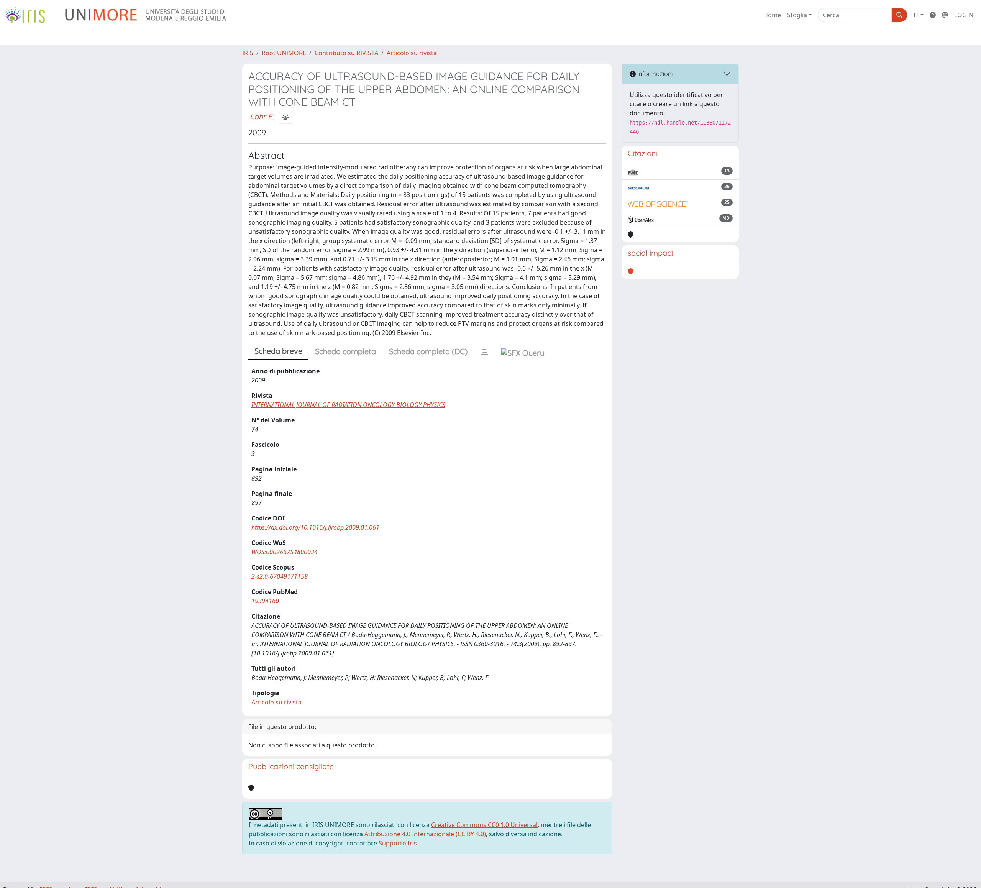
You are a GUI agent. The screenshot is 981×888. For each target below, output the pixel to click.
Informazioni (654, 73)
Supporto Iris (398, 843)
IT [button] (916, 15)
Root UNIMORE (284, 53)
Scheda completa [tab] (345, 351)
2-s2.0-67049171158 (279, 576)
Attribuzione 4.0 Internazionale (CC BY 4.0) (425, 834)
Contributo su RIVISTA (346, 53)
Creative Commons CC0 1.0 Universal (484, 825)
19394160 (265, 601)
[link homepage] (28, 15)
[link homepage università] (146, 15)
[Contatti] (945, 15)
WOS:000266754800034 (284, 552)
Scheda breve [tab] (278, 351)
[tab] (484, 351)
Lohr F (261, 116)
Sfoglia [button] (797, 15)
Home (772, 15)
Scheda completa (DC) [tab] (428, 351)
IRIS (247, 53)
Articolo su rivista (412, 53)
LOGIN (963, 15)
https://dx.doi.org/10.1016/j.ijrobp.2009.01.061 (315, 527)
